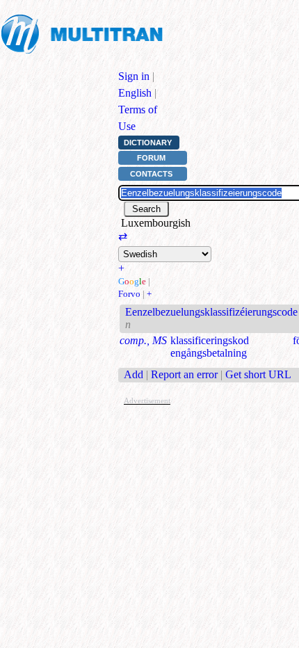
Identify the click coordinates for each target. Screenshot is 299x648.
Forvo (129, 294)
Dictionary (148, 142)
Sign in (134, 76)
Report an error (184, 374)
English (135, 93)
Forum (151, 158)
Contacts (151, 174)
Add (133, 374)
